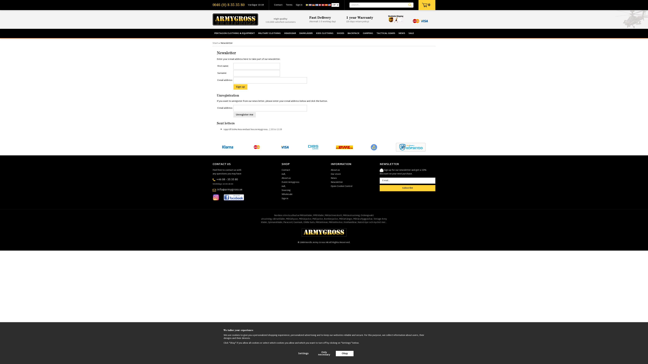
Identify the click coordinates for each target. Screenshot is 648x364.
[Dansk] (323, 5)
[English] (310, 5)
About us (286, 178)
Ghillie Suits (309, 222)
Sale (411, 33)
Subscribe (407, 188)
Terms (289, 5)
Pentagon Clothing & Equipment (234, 33)
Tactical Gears (385, 33)
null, (284, 174)
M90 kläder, (318, 215)
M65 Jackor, (318, 219)
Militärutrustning (351, 215)
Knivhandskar (350, 222)
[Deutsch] (313, 5)
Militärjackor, (305, 219)
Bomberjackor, (331, 219)
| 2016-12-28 (253, 130)
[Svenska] (307, 5)
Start (215, 43)
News (402, 33)
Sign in (299, 5)
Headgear (290, 33)
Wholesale (287, 194)
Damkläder (306, 33)
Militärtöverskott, (334, 215)
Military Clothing (269, 33)
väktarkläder (279, 219)
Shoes (340, 33)
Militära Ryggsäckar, (363, 219)
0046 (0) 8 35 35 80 (229, 5)
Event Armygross (290, 182)
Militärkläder (306, 215)
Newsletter (337, 182)
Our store (336, 174)
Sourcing (286, 190)
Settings (303, 354)
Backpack (353, 33)
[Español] (326, 5)
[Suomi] (316, 5)
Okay (345, 354)
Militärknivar (322, 222)
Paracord (288, 222)
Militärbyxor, (292, 219)
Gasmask (297, 222)
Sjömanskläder (275, 222)
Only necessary (324, 353)
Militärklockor (336, 222)
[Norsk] (320, 5)
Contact (278, 5)
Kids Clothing (324, 33)
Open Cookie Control (341, 186)
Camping (368, 33)
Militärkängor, (346, 219)
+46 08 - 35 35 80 (227, 179)
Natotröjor (363, 222)
